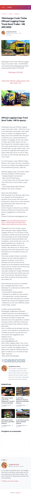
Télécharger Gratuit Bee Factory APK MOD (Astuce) (7, 421)
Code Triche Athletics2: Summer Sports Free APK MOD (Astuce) (22, 400)
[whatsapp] (13, 360)
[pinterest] (20, 360)
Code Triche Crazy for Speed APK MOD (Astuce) (22, 421)
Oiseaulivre (18, 492)
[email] (23, 360)
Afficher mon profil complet (10, 481)
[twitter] (9, 360)
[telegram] (16, 360)
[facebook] (5, 360)
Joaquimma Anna (14, 464)
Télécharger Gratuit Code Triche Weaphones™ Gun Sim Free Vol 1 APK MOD (7, 400)
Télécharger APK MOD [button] (15, 72)
